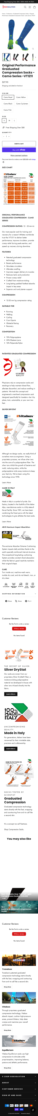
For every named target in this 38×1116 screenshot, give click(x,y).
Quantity (7, 132)
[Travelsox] (19, 960)
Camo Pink (7, 110)
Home (3, 14)
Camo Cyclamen (22, 103)
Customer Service (12, 1089)
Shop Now (7, 987)
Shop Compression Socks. (14, 829)
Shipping (5, 86)
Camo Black (8, 103)
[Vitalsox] (19, 998)
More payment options (19, 155)
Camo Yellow (21, 97)
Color (5, 93)
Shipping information (13, 594)
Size (4, 116)
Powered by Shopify (25, 1113)
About (5, 1083)
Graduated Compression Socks (20, 14)
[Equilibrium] (19, 1041)
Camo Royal (8, 97)
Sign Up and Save (12, 1095)
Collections (9, 14)
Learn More (6, 482)
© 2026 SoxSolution (13, 1076)
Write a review (19, 628)
